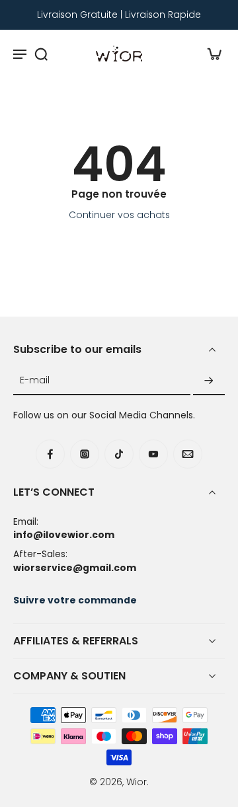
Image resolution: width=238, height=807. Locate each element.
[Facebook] (50, 454)
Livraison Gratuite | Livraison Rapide (119, 14)
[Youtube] (153, 454)
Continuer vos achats (119, 214)
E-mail (35, 381)
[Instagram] (84, 454)
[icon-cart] (210, 53)
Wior (136, 781)
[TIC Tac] (119, 454)
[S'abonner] (209, 381)
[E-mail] (187, 454)
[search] (41, 53)
